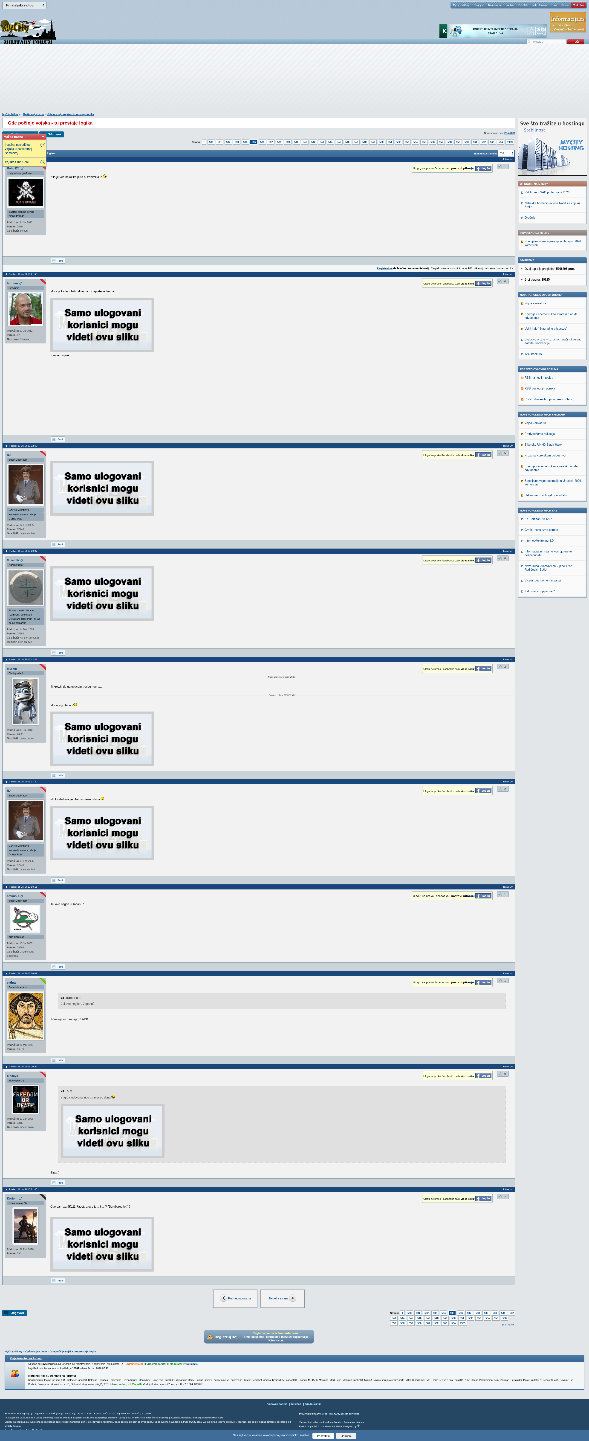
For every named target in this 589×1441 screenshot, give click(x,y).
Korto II (12, 1198)
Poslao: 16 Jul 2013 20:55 (23, 1066)
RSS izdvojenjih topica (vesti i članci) (549, 399)
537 (271, 142)
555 (424, 142)
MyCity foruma (13, 1426)
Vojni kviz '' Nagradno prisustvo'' (546, 328)
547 (356, 142)
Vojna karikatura (535, 303)
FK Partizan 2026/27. (539, 519)
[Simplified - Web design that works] (358, 1425)
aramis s (13, 896)
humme (12, 283)
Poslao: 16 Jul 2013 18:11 (23, 887)
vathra (11, 982)
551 (390, 142)
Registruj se (495, 5)
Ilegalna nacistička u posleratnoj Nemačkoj (18, 149)
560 (467, 142)
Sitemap (296, 1404)
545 (339, 142)
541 (305, 142)
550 (381, 142)
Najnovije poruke (277, 1404)
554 (415, 142)
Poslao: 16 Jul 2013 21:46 (23, 1189)
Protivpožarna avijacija (540, 434)
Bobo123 (13, 168)
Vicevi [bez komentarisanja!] (544, 580)
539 (288, 142)
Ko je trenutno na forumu (26, 1358)
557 (441, 142)
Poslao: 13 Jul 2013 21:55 (23, 274)
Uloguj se (479, 5)
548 (364, 142)
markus (12, 668)
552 (398, 142)
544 (330, 142)
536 (262, 142)
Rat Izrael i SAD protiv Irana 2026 (547, 192)
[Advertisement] (294, 81)
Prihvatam (323, 1436)
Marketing (578, 5)
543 (322, 142)
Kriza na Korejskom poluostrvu (545, 455)
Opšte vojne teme (33, 114)
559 (458, 142)
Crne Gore (17, 162)
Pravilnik (523, 5)
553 (407, 142)
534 (245, 142)
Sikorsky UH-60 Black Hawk (543, 444)
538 (279, 142)
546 (347, 142)
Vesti (324, 1413)
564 (501, 142)
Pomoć (565, 5)
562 (484, 142)
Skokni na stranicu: (485, 153)
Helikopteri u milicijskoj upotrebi (546, 495)
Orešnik (530, 217)
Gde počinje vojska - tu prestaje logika (70, 114)
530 (211, 142)
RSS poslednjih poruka (540, 388)
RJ (9, 455)
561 (475, 142)
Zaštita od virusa (350, 1413)
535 (254, 142)
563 (492, 142)
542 (313, 142)
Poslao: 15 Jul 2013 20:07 (23, 551)
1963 (510, 142)
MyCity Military (461, 5)
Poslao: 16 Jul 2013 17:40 (23, 781)
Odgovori (54, 134)
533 (237, 142)
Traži (554, 5)
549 (373, 142)
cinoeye (12, 1076)
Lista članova (539, 5)
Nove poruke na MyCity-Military (543, 414)
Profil (60, 260)
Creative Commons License (349, 1422)
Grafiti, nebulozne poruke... (543, 530)
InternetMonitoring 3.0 (539, 540)
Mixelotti (13, 560)
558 (450, 142)
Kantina (510, 5)
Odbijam (346, 1436)
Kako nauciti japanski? (540, 591)
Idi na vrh (509, 1324)
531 (220, 142)
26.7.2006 (509, 133)
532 (228, 142)
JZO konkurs (533, 354)
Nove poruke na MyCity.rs (538, 510)
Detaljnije (192, 1364)
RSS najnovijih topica (539, 377)
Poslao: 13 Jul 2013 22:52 (23, 446)
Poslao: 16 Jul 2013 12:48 (23, 659)
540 (296, 142)
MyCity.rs (334, 1413)
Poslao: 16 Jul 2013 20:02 (23, 973)
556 (432, 142)
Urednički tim (313, 1404)
